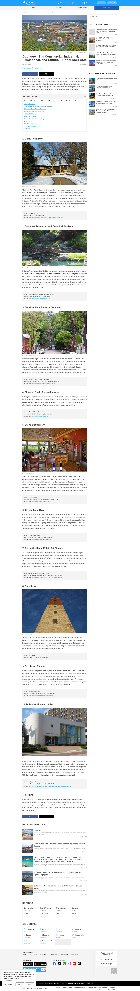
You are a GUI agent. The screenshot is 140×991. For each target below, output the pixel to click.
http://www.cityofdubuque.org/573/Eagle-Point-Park (47, 217)
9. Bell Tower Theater (30, 123)
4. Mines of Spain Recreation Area (34, 111)
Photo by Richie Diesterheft (29, 758)
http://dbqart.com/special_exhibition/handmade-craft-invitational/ (51, 786)
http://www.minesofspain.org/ (41, 416)
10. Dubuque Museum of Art (32, 126)
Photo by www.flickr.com (28, 473)
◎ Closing (27, 128)
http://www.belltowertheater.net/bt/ (42, 695)
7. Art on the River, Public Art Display (35, 119)
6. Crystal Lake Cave (30, 116)
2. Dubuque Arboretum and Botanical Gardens (38, 106)
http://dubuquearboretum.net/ (41, 298)
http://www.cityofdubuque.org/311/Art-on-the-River (47, 577)
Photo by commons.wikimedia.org (31, 355)
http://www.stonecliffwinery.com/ (41, 501)
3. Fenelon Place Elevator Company (35, 109)
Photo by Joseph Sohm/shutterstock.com (76, 52)
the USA (38, 68)
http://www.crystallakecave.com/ (41, 539)
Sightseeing (28, 68)
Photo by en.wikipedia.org (29, 186)
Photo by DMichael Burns (29, 268)
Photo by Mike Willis (27, 634)
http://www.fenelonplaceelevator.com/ (43, 383)
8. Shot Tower (28, 121)
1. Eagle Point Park (29, 104)
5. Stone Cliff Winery (30, 114)
